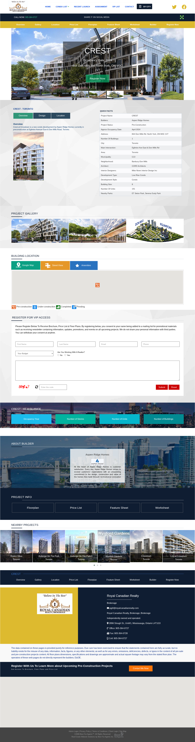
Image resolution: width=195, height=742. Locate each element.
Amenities (86, 265)
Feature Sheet (113, 25)
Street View (57, 265)
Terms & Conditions (99, 731)
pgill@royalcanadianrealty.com (124, 608)
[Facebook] (184, 8)
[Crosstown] (114, 546)
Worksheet (135, 25)
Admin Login (73, 731)
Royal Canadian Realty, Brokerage (129, 613)
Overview (20, 25)
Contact (129, 7)
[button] (97, 285)
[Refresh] (36, 387)
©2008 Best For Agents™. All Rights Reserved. (92, 734)
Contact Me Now (141, 668)
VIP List (116, 7)
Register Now (173, 25)
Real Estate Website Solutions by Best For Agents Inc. (93, 737)
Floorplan (92, 25)
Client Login (113, 731)
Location (55, 25)
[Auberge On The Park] (16, 546)
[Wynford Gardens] (81, 546)
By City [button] (147, 7)
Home (48, 7)
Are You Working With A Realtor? (71, 352)
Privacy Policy (85, 731)
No (61, 355)
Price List (74, 25)
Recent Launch (82, 7)
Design (42, 115)
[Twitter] (174, 8)
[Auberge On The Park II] (49, 546)
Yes (68, 355)
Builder (153, 25)
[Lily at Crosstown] (146, 546)
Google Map (28, 265)
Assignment (101, 7)
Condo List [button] (62, 7)
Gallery (38, 25)
